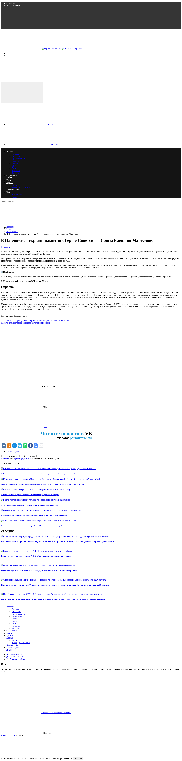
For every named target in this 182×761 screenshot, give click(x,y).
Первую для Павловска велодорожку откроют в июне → (27, 323)
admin (44, 427)
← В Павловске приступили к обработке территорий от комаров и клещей (35, 320)
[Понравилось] (21, 343)
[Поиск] (21, 80)
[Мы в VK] (21, 28)
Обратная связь (64, 712)
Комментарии (12, 451)
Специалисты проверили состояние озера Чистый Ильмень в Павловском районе (33, 526)
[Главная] (26, 224)
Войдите (5, 458)
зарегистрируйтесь (22, 458)
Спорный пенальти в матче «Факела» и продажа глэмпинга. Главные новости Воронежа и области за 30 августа (55, 585)
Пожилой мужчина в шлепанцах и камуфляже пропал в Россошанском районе (39, 570)
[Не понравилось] (21, 366)
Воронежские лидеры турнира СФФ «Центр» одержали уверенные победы (37, 556)
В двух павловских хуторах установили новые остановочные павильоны (29, 505)
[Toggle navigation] (22, 92)
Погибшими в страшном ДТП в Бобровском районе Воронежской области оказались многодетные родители (53, 599)
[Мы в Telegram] (62, 28)
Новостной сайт (8, 735)
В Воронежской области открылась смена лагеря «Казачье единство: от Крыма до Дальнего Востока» (41, 474)
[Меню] (21, 49)
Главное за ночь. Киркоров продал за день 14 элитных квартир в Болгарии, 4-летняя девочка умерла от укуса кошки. (58, 542)
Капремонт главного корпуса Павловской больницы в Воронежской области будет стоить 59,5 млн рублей (42, 484)
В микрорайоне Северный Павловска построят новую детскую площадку (30, 495)
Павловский (6, 247)
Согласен (78, 759)
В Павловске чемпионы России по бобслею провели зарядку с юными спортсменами (34, 515)
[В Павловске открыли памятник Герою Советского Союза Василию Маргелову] (36, 445)
